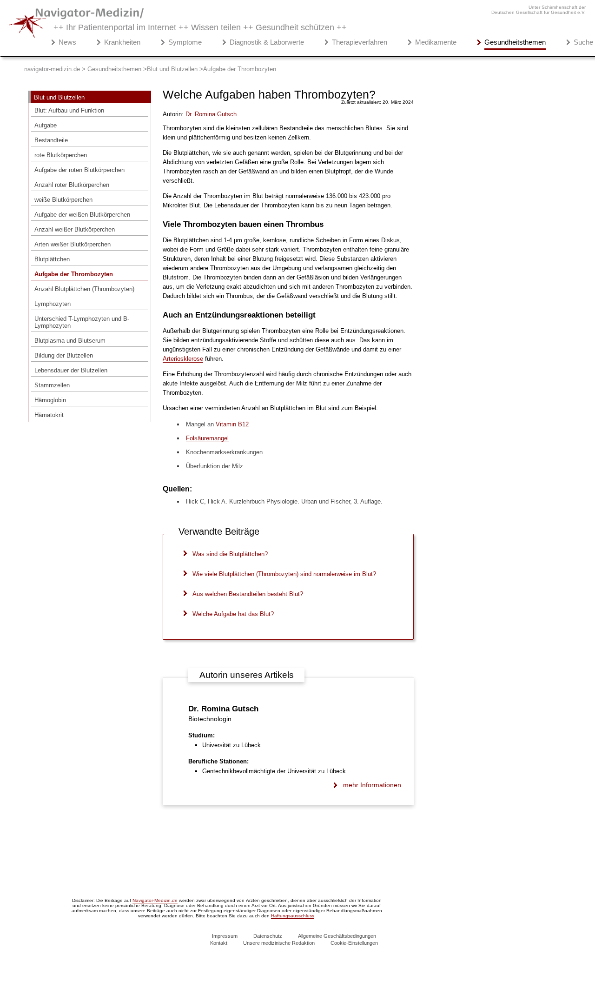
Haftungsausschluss (292, 915)
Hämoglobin (50, 400)
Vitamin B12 (232, 424)
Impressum (225, 936)
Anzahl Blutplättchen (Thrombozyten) (84, 288)
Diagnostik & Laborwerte (267, 42)
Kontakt (218, 943)
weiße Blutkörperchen (63, 199)
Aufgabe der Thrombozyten (73, 274)
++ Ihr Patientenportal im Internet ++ (200, 27)
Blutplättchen (52, 259)
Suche (583, 42)
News (67, 42)
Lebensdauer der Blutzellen (70, 370)
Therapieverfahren (359, 42)
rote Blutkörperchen (60, 155)
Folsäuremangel (207, 438)
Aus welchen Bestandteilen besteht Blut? (247, 593)
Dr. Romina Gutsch (223, 708)
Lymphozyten (52, 303)
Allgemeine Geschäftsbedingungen (337, 936)
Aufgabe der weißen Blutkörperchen (82, 214)
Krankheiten (122, 42)
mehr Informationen (372, 785)
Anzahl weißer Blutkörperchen (74, 229)
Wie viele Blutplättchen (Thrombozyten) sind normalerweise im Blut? (284, 573)
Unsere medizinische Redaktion (279, 943)
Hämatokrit (49, 414)
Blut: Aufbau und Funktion (69, 110)
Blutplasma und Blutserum (70, 340)
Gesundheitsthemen (515, 42)
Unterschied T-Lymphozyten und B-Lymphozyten (81, 322)
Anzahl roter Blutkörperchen (71, 184)
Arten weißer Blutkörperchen (72, 244)
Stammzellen (52, 385)
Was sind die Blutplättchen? (230, 553)
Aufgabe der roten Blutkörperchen (79, 169)
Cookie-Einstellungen (354, 943)
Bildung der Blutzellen (63, 355)
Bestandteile (51, 140)
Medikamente (435, 42)
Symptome (185, 42)
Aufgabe (45, 125)
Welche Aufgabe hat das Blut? (233, 613)
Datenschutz (267, 936)
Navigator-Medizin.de (155, 900)
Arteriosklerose (183, 358)
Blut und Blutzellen (59, 97)
